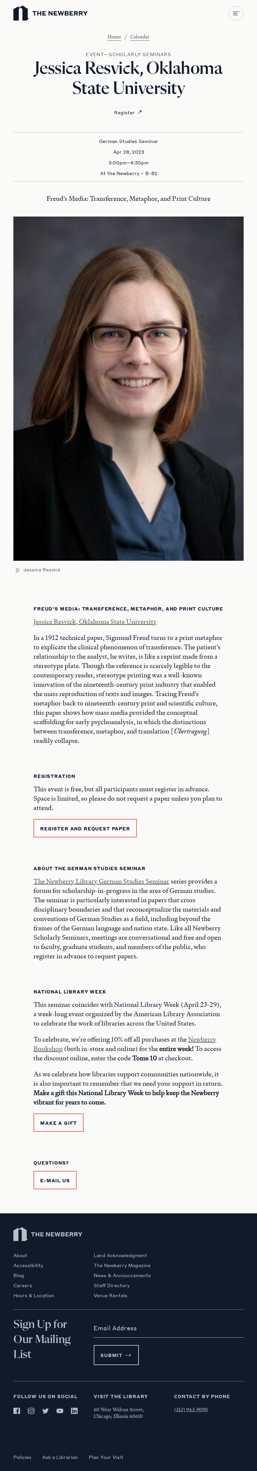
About (20, 1255)
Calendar (140, 36)
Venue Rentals (110, 1295)
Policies (22, 1457)
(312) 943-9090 (191, 1409)
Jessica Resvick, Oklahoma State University (95, 621)
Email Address (115, 1328)
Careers (22, 1285)
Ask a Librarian (60, 1457)
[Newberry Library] (48, 1248)
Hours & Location (33, 1295)
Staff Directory (112, 1285)
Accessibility (28, 1265)
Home (114, 36)
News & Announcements (122, 1275)
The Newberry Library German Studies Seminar (101, 881)
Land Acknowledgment (120, 1255)
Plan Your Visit (106, 1457)
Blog (18, 1275)
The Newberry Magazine (122, 1265)
